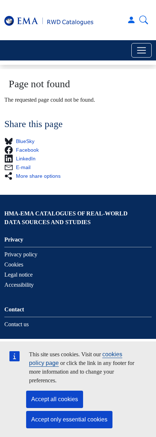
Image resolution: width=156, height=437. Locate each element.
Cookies (13, 264)
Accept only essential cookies (69, 419)
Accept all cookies (54, 399)
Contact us (16, 324)
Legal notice (18, 275)
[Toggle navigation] (141, 50)
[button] (21, 141)
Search (143, 20)
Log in (131, 20)
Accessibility (19, 285)
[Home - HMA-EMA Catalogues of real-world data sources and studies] (48, 20)
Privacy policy (20, 254)
